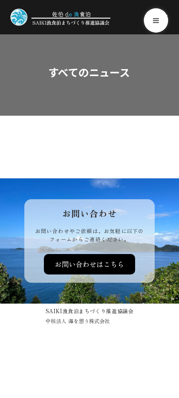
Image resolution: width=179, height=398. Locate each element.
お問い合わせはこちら (89, 264)
